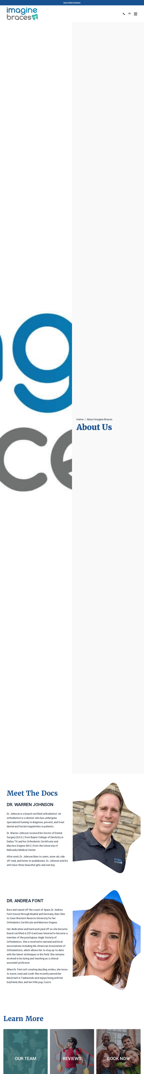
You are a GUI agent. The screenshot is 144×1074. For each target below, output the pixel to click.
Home (80, 419)
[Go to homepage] (62, 14)
